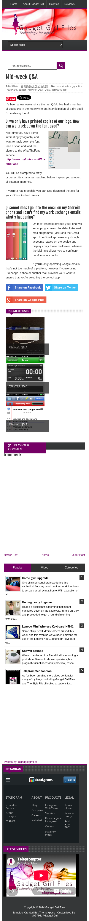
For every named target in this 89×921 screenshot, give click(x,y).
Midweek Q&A (35, 89)
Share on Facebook (28, 287)
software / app (59, 89)
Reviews (69, 4)
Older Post (78, 554)
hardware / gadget (16, 89)
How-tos (54, 4)
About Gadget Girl (33, 4)
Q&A (47, 89)
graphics (78, 86)
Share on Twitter (65, 287)
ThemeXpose (47, 912)
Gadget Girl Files (55, 907)
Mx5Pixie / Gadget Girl (45, 915)
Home (13, 4)
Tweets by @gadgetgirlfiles (21, 761)
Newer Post (11, 554)
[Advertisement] (44, 722)
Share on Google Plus (29, 299)
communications (63, 86)
